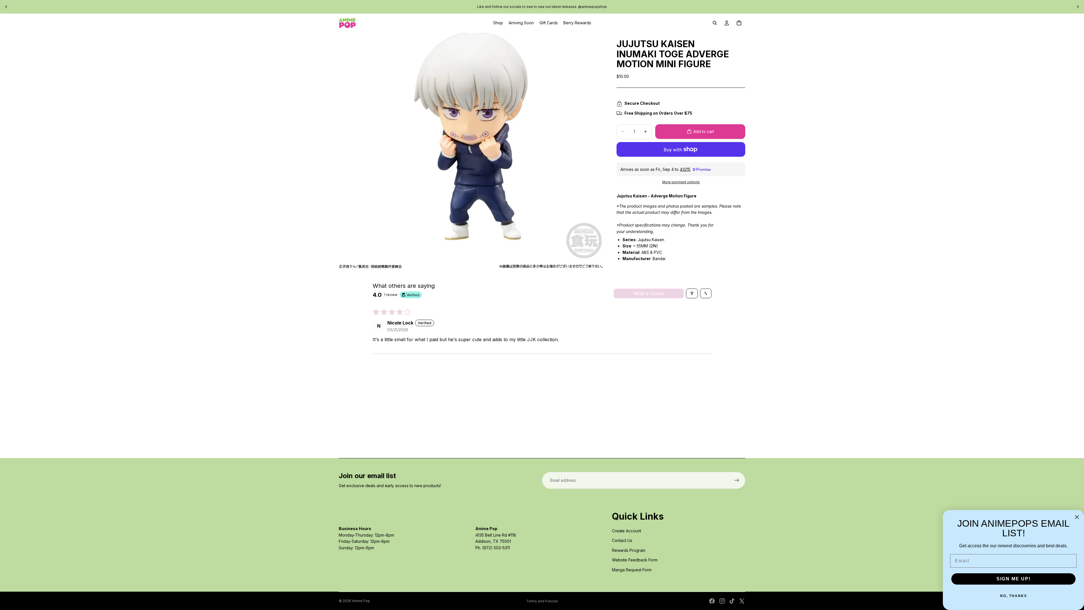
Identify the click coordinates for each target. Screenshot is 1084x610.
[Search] (715, 23)
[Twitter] (741, 601)
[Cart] (739, 23)
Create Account (626, 530)
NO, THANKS (1013, 596)
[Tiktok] (732, 601)
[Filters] (692, 293)
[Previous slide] (6, 7)
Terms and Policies (542, 601)
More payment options (681, 182)
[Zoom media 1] (471, 150)
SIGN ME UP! (1013, 578)
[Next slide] (1078, 7)
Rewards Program (628, 550)
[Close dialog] (1077, 517)
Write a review (648, 293)
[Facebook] (712, 601)
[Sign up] (737, 480)
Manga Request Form (632, 569)
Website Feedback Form (634, 559)
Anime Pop (361, 601)
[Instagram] (722, 601)
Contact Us (622, 540)
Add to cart (703, 131)
